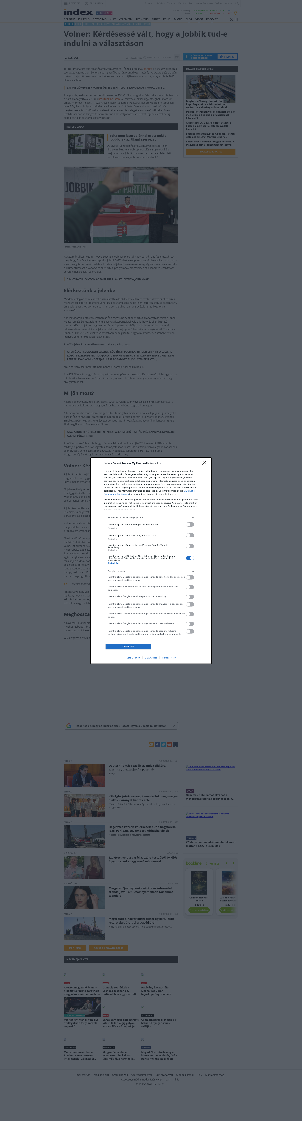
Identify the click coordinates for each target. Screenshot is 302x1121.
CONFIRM (128, 646)
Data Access (151, 657)
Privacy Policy (169, 657)
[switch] (190, 524)
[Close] (205, 464)
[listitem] (151, 517)
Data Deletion (133, 657)
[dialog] (151, 560)
